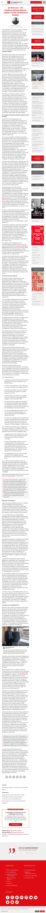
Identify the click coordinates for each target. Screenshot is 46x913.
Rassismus (15, 801)
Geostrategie (5, 797)
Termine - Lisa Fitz (35, 65)
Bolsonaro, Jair (16, 795)
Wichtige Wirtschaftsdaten (37, 150)
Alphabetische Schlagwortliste (37, 166)
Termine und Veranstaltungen (37, 28)
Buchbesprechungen (36, 304)
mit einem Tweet (24, 672)
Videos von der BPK (35, 179)
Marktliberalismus (17, 799)
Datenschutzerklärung (12, 885)
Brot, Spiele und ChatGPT (36, 117)
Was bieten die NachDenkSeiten (38, 17)
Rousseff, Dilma (22, 801)
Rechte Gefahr (24, 787)
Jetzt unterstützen (37, 2)
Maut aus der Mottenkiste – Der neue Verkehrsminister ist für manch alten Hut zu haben (37, 107)
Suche (44, 2)
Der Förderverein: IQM (30, 870)
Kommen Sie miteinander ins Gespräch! (28, 850)
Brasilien (22, 795)
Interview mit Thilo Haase (36, 34)
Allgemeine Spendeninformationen (30, 873)
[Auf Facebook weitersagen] (13, 778)
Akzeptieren (42, 911)
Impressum (9, 883)
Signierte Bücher (35, 262)
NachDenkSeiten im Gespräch (37, 72)
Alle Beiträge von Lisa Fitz (36, 63)
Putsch (10, 801)
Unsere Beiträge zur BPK (36, 176)
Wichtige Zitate (34, 148)
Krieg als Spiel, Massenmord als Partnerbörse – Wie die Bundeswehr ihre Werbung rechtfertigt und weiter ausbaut (15, 834)
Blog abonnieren (37, 47)
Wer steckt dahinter (11, 872)
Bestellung (34, 260)
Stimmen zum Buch (35, 257)
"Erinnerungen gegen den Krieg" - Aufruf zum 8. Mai (37, 9)
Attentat (4, 795)
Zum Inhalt (34, 296)
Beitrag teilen (6, 777)
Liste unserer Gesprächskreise (37, 31)
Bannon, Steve (9, 795)
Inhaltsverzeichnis (35, 250)
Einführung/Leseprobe (36, 255)
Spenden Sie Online (29, 877)
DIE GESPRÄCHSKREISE (28, 848)
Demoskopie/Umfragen (7, 787)
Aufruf (33, 26)
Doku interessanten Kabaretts (37, 141)
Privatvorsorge (5, 801)
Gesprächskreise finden (31, 853)
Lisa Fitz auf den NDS (37, 53)
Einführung (34, 298)
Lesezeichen (34, 252)
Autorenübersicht (37, 194)
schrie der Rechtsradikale (8, 476)
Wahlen (3, 789)
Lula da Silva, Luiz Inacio (7, 799)
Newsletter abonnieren (38, 41)
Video (10, 175)
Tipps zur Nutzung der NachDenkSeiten (12, 875)
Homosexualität (18, 797)
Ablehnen (37, 911)
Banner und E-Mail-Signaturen (11, 878)
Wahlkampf (4, 803)
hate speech (11, 797)
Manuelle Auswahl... (4, 911)
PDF (10, 777)
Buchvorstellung (35, 221)
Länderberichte (16, 787)
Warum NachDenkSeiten (12, 870)
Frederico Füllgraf (18, 27)
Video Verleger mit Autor (36, 301)
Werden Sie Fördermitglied (31, 875)
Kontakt (9, 881)
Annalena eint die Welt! (36, 120)
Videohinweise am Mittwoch (16, 830)
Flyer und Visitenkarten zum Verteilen (37, 158)
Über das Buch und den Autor (37, 293)
